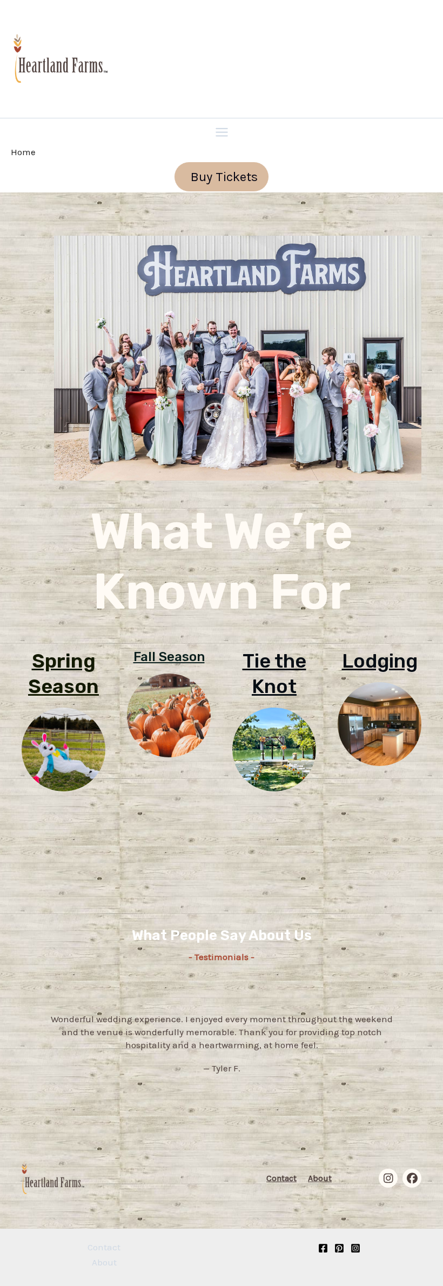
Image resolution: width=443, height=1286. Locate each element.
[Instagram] (355, 1248)
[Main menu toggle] (222, 132)
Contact (281, 1178)
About (320, 1178)
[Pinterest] (339, 1248)
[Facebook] (323, 1248)
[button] (221, 177)
